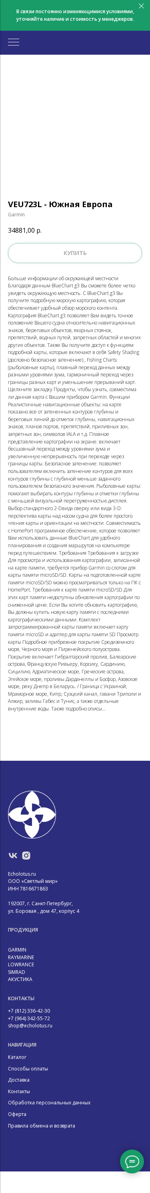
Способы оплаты (28, 1068)
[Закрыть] (141, 6)
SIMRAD (16, 972)
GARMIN (17, 949)
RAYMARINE (21, 957)
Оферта (17, 1114)
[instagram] (26, 856)
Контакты (19, 1091)
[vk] (13, 856)
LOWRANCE (21, 964)
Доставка (19, 1079)
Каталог (17, 1057)
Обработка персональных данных (49, 1102)
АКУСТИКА (20, 979)
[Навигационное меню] (13, 43)
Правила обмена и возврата (41, 1125)
